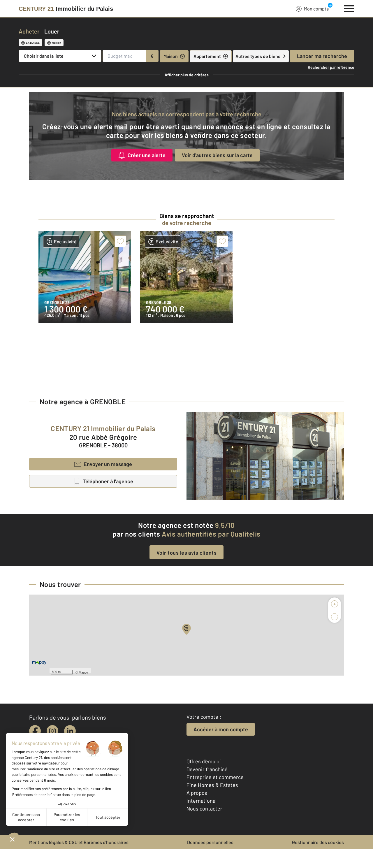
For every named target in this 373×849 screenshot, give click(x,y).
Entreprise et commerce (215, 777)
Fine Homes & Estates (212, 785)
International (201, 800)
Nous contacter (204, 808)
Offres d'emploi (203, 761)
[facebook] (35, 731)
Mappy (83, 672)
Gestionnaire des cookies (318, 842)
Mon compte (316, 8)
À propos (196, 793)
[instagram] (52, 731)
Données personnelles (210, 842)
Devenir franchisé (207, 769)
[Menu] (349, 7)
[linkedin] (70, 731)
